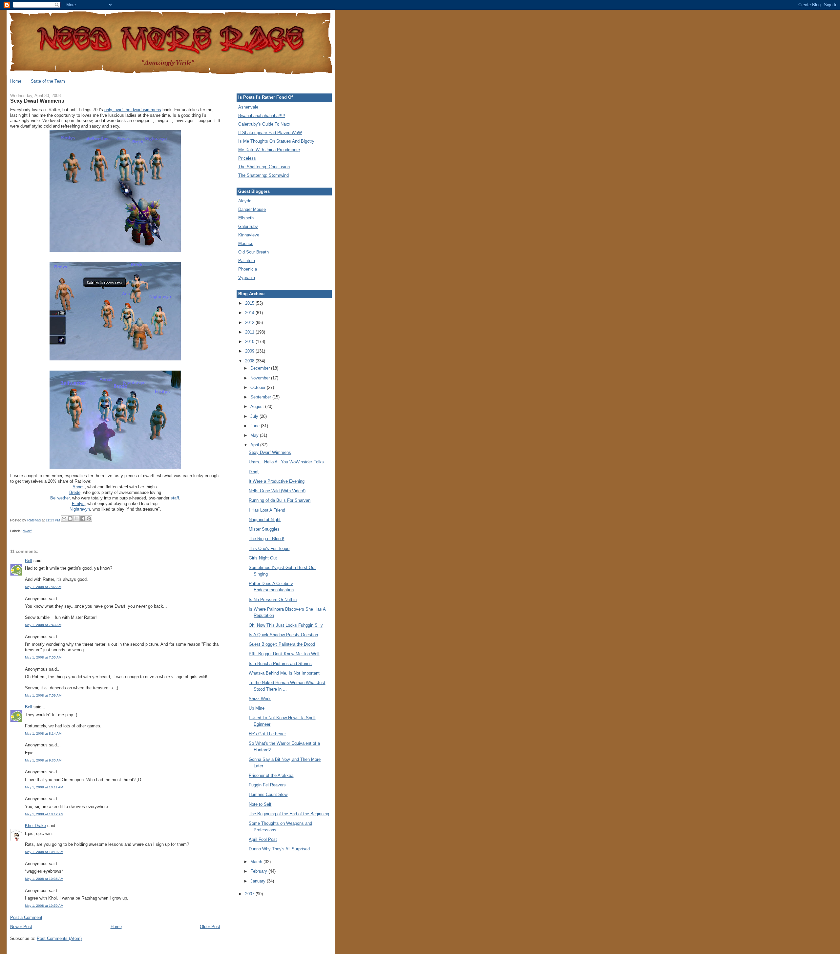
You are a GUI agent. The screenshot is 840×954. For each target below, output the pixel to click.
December (260, 368)
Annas (79, 486)
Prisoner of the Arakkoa (271, 775)
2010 (250, 341)
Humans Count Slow (268, 794)
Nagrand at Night (265, 519)
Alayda (244, 200)
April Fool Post (263, 839)
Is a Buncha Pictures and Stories (280, 663)
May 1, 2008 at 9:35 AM (43, 760)
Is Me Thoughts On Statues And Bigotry (276, 141)
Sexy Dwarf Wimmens (270, 452)
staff (175, 498)
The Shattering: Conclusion (264, 166)
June (255, 425)
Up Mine (256, 708)
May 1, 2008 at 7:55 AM (43, 657)
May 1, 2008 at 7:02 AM (43, 587)
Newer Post (21, 926)
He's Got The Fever (267, 733)
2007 (250, 893)
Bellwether (60, 498)
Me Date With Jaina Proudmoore (269, 149)
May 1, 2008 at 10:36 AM (44, 879)
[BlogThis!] (70, 518)
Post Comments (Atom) (59, 938)
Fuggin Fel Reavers (267, 784)
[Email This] (64, 518)
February (259, 871)
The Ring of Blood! (266, 538)
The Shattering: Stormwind (263, 175)
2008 (250, 360)
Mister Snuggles (264, 529)
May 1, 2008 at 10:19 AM (44, 852)
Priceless (247, 158)
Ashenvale (248, 107)
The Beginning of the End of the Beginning (289, 813)
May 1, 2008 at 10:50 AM (44, 905)
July (255, 416)
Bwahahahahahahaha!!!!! (261, 115)
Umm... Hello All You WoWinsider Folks (286, 461)
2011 (250, 332)
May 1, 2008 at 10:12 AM (44, 814)
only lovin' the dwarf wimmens (132, 109)
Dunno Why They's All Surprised (279, 848)
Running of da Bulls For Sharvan (279, 500)
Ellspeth (246, 217)
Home (15, 81)
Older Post (210, 926)
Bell (28, 560)
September (261, 397)
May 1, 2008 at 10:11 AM (44, 787)
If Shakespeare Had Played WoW (270, 132)
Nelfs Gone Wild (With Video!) (277, 490)
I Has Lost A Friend (267, 510)
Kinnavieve (248, 235)
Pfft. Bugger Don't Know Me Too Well (284, 653)
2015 (250, 303)
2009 (250, 351)
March (256, 861)
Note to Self (260, 804)
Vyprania (246, 277)
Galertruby (248, 226)
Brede (74, 492)
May (255, 435)
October (258, 387)
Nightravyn (80, 509)
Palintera (246, 260)
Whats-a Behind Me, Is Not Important (284, 673)
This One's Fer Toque (269, 548)
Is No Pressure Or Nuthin (273, 599)
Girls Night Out (263, 558)
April (255, 444)
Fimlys (78, 503)
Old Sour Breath (253, 252)
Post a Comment (26, 917)
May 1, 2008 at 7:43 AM (43, 625)
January (258, 881)
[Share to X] (76, 518)
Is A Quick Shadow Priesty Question (283, 634)
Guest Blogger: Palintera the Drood (282, 644)
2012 (250, 322)
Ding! (254, 471)
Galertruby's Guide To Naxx (264, 124)
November (260, 378)
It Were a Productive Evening (276, 481)
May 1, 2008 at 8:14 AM (43, 733)
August (257, 406)
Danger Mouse (252, 209)
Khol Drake (35, 825)
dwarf (27, 531)
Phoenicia (247, 269)
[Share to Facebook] (82, 518)
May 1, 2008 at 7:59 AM (43, 695)
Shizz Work (260, 698)
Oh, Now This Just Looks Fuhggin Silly (286, 625)
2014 (250, 312)
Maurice (245, 243)
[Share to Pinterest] (89, 518)
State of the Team (48, 81)
